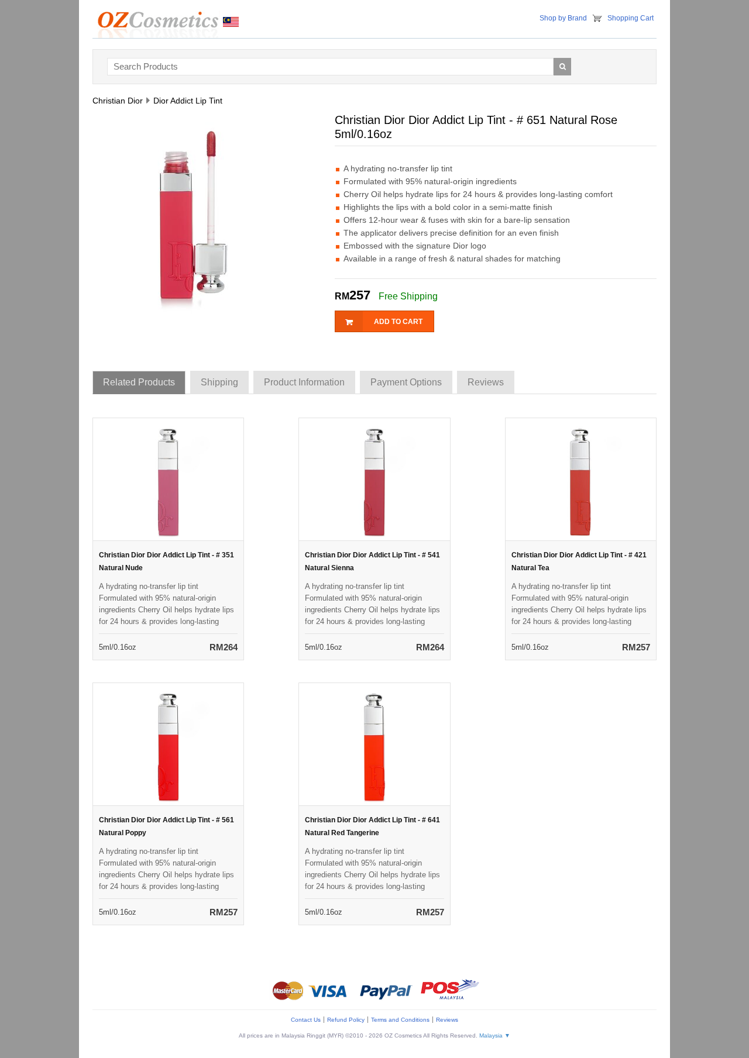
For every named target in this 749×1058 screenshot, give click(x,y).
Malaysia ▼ (494, 1035)
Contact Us (306, 1019)
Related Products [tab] (139, 382)
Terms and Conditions (400, 1019)
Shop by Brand (563, 18)
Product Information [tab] (304, 382)
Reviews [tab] (486, 382)
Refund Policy (346, 1019)
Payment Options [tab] (406, 382)
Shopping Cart (630, 18)
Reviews (447, 1019)
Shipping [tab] (219, 382)
